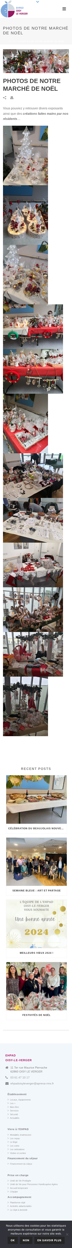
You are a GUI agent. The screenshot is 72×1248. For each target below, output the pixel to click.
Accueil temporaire (19, 1188)
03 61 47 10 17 (20, 1077)
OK (13, 1240)
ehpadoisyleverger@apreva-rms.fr (32, 1083)
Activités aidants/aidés (21, 1206)
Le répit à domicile (18, 1210)
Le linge (13, 1142)
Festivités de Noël (36, 1015)
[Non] (67, 1234)
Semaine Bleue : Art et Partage (36, 890)
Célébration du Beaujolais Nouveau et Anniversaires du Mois (37, 828)
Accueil (12, 41)
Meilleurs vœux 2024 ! (36, 953)
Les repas (15, 1138)
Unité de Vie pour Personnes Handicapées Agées (34, 1184)
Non (26, 1240)
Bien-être (14, 1107)
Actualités (14, 1118)
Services (14, 1110)
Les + (12, 1103)
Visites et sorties (18, 1153)
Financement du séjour (21, 1164)
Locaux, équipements (20, 1100)
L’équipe (14, 1191)
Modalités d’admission (20, 1135)
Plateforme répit (17, 1202)
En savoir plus (49, 1240)
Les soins (14, 1146)
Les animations (17, 1149)
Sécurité (14, 1114)
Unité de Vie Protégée (20, 1181)
